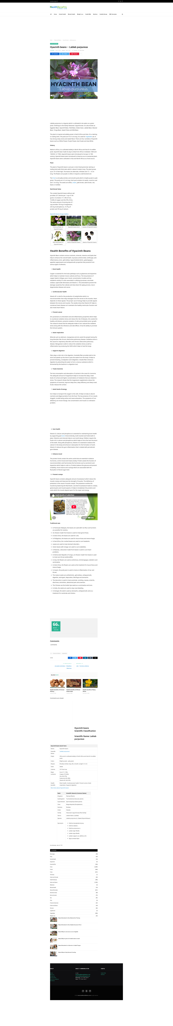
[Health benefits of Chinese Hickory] (57, 683)
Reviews (52, 908)
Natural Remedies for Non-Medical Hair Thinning (69, 918)
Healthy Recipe (103, 14)
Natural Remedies (54, 890)
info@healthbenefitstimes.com (82, 974)
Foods (51, 869)
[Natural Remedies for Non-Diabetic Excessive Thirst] (53, 926)
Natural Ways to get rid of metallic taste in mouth (69, 938)
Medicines (52, 884)
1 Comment (75, 50)
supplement (52, 910)
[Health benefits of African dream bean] (73, 683)
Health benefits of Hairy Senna (89, 690)
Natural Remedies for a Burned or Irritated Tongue (69, 945)
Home (55, 14)
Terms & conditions (54, 979)
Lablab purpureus (65, 751)
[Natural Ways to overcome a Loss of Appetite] (53, 933)
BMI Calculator (113, 14)
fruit (53, 178)
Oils (51, 897)
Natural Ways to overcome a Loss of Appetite (68, 931)
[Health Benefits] (58, 7)
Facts (51, 866)
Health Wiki (88, 14)
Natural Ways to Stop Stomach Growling (67, 952)
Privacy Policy (53, 977)
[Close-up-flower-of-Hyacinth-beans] (58, 221)
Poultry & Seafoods (54, 902)
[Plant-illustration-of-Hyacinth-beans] (58, 236)
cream (74, 182)
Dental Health (62, 14)
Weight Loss (80, 14)
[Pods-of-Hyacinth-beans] (73, 236)
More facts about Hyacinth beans (60, 788)
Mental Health (71, 14)
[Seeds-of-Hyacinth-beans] (89, 236)
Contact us (52, 976)
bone (63, 436)
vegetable (89, 136)
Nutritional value (53, 892)
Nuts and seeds (53, 895)
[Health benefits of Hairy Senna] (90, 683)
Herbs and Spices (53, 882)
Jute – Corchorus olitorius (82, 666)
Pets (51, 900)
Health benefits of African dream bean (73, 690)
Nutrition (95, 14)
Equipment (52, 861)
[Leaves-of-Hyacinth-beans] (89, 221)
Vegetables (64, 653)
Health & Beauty (53, 879)
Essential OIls (53, 864)
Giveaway (52, 874)
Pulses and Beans (54, 43)
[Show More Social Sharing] (80, 54)
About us (52, 974)
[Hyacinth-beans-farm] (73, 221)
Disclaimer (52, 980)
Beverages (52, 854)
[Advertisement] (86, 27)
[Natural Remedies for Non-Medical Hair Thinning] (53, 919)
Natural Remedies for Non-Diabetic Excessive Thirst (69, 924)
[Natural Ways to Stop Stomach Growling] (53, 954)
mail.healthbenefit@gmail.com (82, 976)
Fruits (51, 872)
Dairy (51, 856)
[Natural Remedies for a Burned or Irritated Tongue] (53, 947)
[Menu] (51, 14)
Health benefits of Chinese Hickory (57, 690)
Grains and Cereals (54, 877)
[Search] (122, 14)
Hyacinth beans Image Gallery (59, 214)
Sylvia (52, 50)
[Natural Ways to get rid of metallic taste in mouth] (53, 940)
